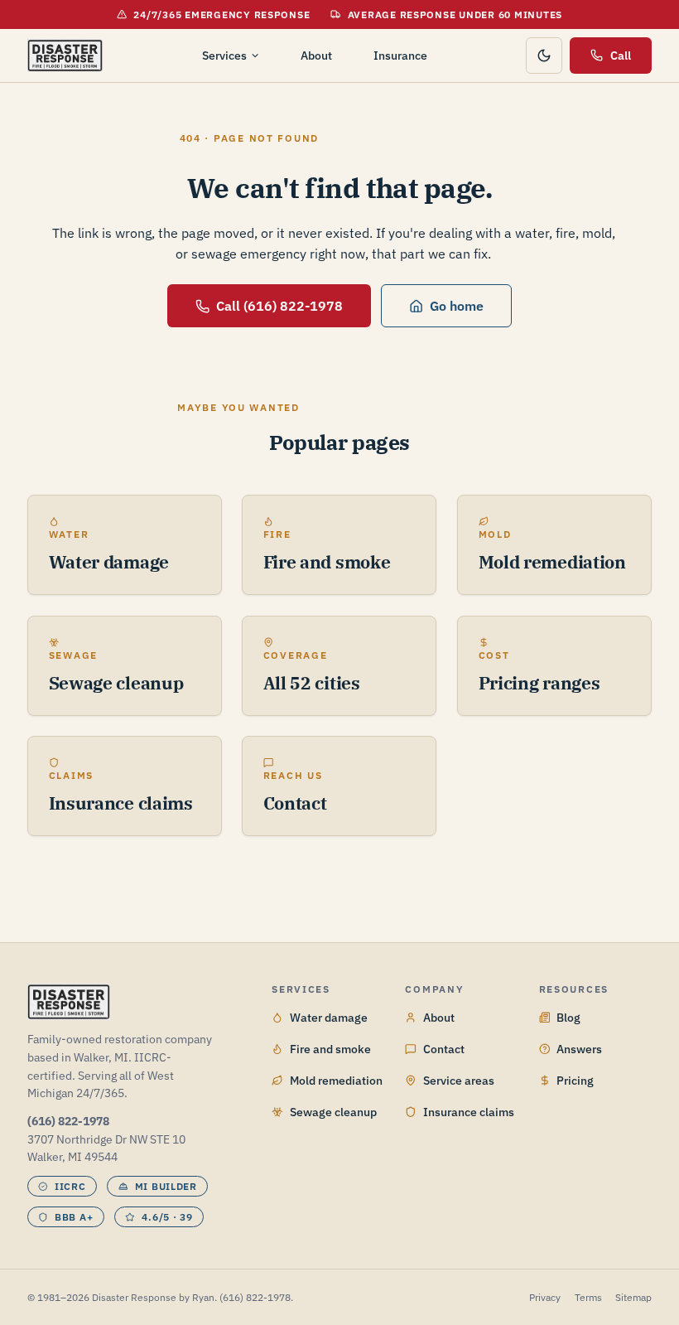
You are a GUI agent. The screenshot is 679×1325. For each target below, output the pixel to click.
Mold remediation (336, 1080)
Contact (444, 1049)
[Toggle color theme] (544, 55)
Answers (579, 1049)
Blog (568, 1017)
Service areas (458, 1080)
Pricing (575, 1080)
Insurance (400, 55)
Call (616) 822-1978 (279, 306)
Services (224, 55)
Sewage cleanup (333, 1111)
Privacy (545, 1296)
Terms (588, 1296)
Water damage (329, 1017)
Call (620, 55)
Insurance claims (468, 1111)
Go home (457, 306)
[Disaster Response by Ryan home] (65, 55)
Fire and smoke (330, 1049)
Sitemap (633, 1296)
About (316, 55)
